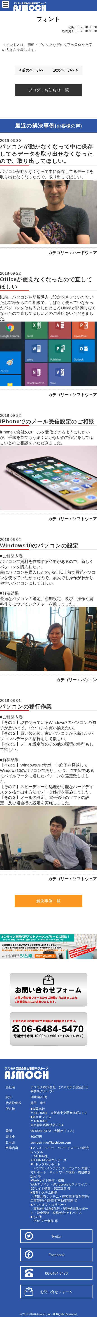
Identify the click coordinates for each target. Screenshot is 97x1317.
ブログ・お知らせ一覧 (48, 90)
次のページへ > (65, 70)
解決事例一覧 (48, 901)
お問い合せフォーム (56, 1292)
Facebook (56, 1255)
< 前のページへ (31, 70)
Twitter (56, 1236)
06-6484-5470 (56, 1273)
